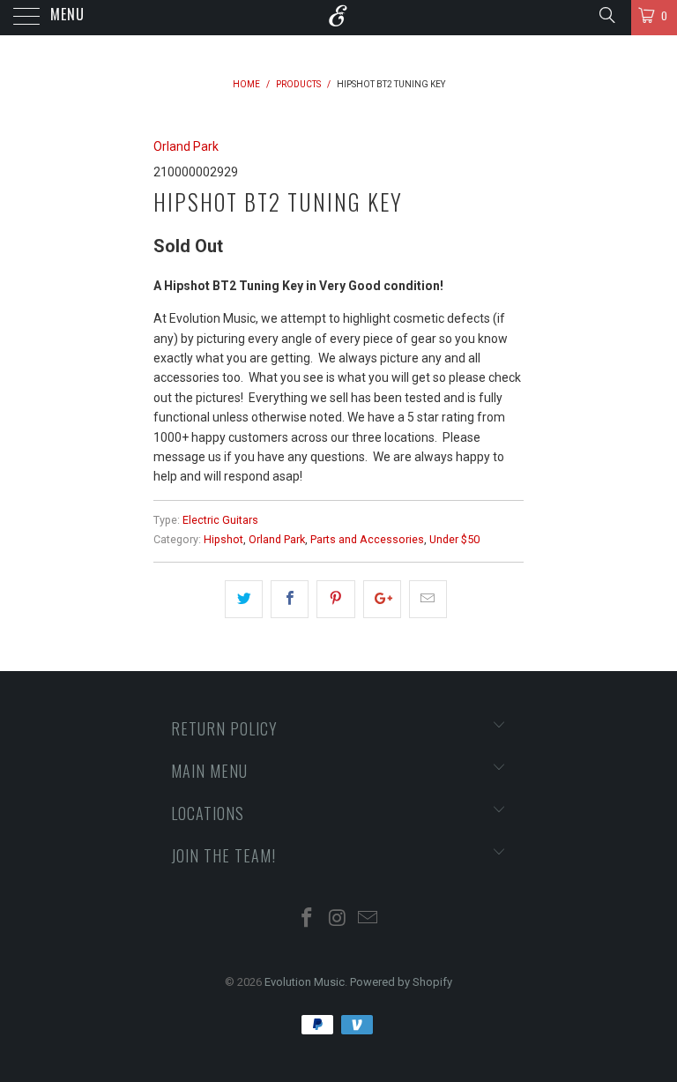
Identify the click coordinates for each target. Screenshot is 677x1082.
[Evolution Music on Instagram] (337, 919)
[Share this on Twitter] (244, 598)
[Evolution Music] (338, 17)
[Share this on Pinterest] (335, 598)
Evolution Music (304, 982)
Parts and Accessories (367, 539)
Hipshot (223, 539)
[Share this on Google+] (382, 598)
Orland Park (186, 146)
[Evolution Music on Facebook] (307, 919)
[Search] (606, 15)
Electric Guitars (220, 519)
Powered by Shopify (401, 982)
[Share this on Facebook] (290, 598)
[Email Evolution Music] (368, 919)
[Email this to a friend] (428, 598)
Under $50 (454, 539)
